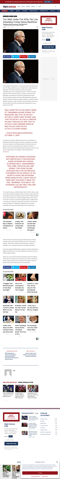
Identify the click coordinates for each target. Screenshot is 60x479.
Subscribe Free (49, 47)
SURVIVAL (33, 6)
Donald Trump (10, 14)
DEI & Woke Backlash (45, 434)
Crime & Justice (34, 10)
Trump (11, 10)
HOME (18, 6)
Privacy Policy (45, 476)
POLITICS (23, 6)
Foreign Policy (44, 10)
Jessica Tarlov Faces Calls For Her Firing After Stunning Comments (29, 355)
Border (18, 10)
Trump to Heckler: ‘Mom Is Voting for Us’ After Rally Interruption (8, 395)
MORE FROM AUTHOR (25, 382)
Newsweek (6, 151)
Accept (40, 473)
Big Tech (53, 10)
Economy (24, 10)
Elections (11, 16)
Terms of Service (52, 51)
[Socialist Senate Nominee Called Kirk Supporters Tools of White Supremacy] (20, 388)
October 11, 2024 (12, 135)
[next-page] (6, 401)
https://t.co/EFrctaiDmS (16, 129)
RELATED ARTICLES (10, 382)
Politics (15, 16)
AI (36, 6)
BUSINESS (28, 6)
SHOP (40, 6)
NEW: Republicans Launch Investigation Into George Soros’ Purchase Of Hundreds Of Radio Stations (12, 356)
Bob (5, 27)
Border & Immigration (45, 432)
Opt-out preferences (35, 476)
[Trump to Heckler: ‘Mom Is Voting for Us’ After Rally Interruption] (8, 388)
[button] (57, 462)
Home (4, 14)
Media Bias (43, 423)
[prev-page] (4, 401)
